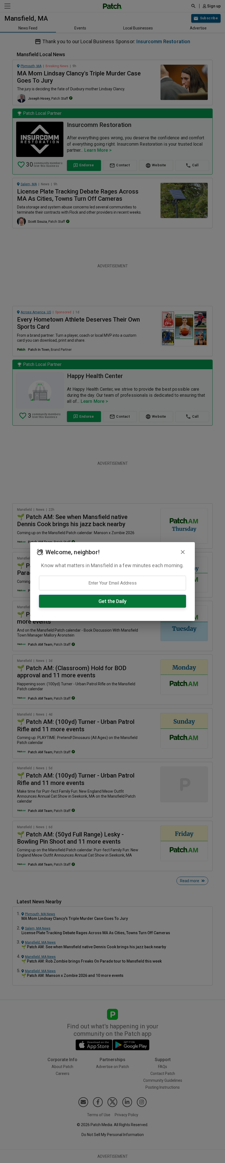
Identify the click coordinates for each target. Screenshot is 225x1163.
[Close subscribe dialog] (182, 552)
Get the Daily (112, 601)
